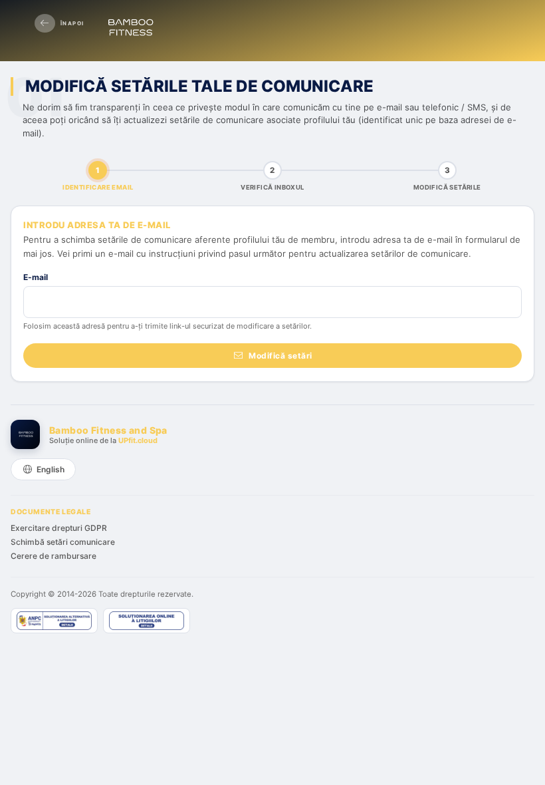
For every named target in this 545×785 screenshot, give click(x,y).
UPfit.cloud (138, 440)
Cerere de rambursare (53, 556)
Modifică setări (280, 356)
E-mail (36, 277)
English (50, 469)
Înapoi (72, 23)
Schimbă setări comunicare (63, 542)
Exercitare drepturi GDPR (59, 528)
